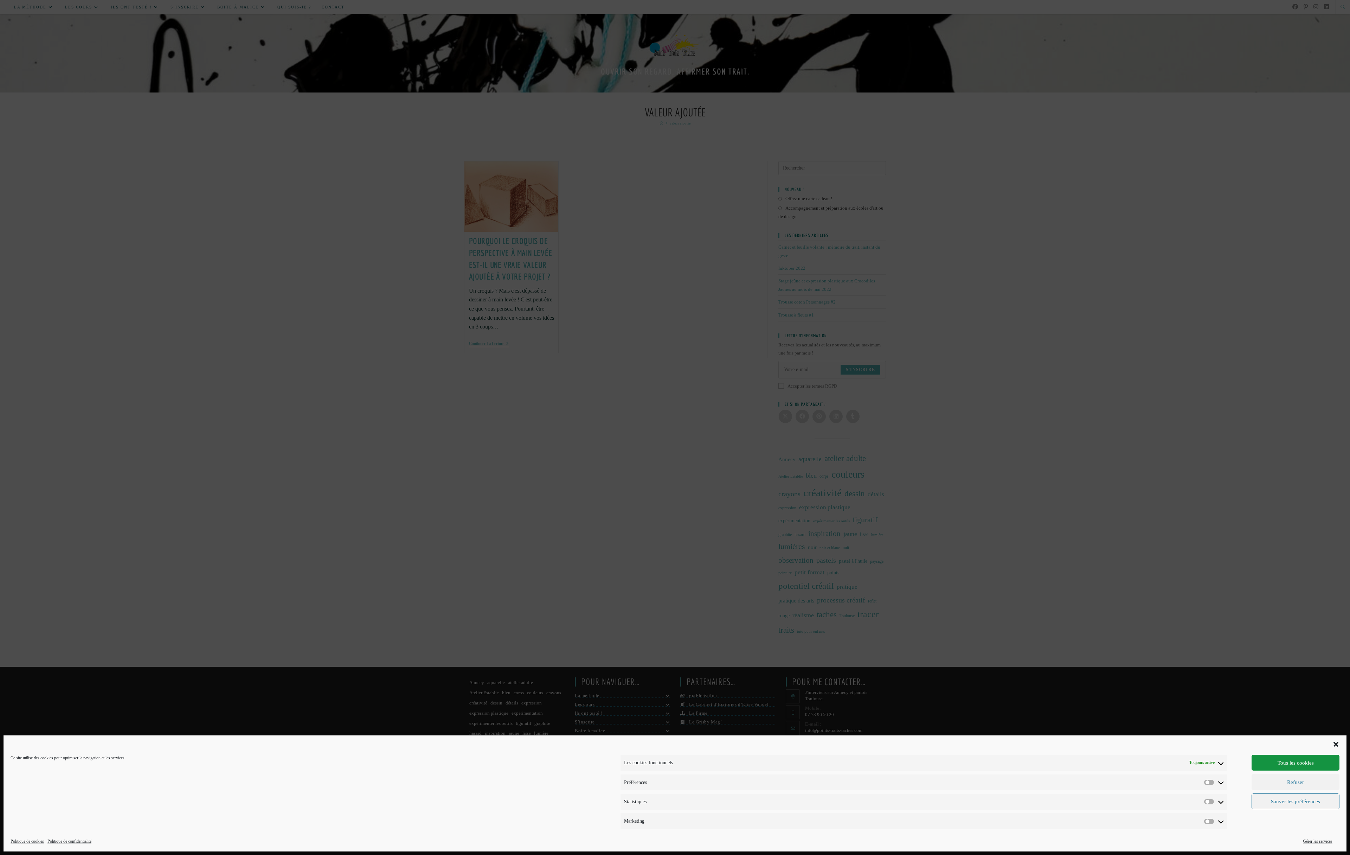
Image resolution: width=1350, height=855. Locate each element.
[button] (1335, 744)
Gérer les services (1317, 841)
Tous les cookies (1296, 763)
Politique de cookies (27, 841)
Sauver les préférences (1295, 801)
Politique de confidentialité (69, 841)
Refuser (1295, 782)
